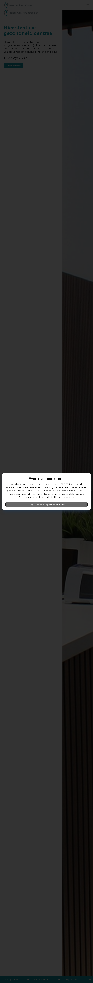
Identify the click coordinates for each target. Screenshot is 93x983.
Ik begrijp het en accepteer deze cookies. (46, 504)
